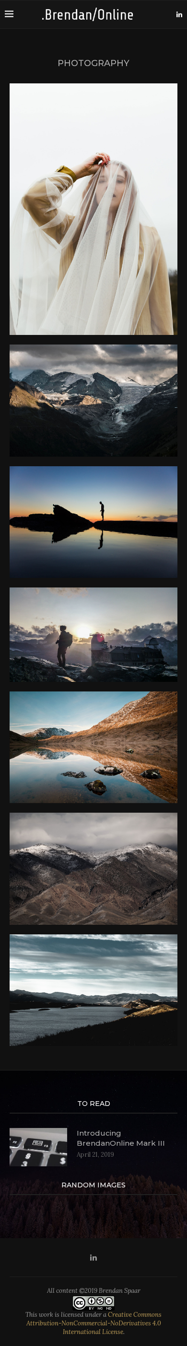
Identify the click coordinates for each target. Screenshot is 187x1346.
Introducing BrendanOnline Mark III (121, 1138)
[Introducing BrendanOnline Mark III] (38, 1147)
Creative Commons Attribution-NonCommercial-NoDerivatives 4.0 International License (94, 1323)
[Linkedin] (179, 14)
